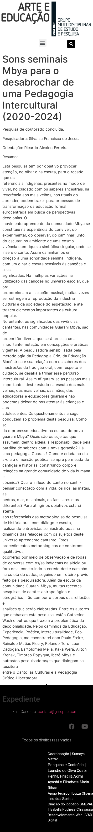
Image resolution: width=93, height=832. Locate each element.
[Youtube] (85, 727)
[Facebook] (72, 727)
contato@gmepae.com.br (60, 711)
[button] (42, 43)
